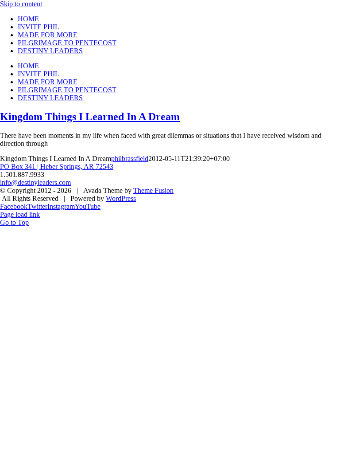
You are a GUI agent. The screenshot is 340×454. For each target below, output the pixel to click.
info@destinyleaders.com (35, 182)
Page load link (20, 214)
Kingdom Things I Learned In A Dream (90, 116)
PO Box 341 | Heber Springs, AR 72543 (56, 166)
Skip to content (21, 4)
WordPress (121, 198)
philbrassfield (129, 158)
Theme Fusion (153, 190)
